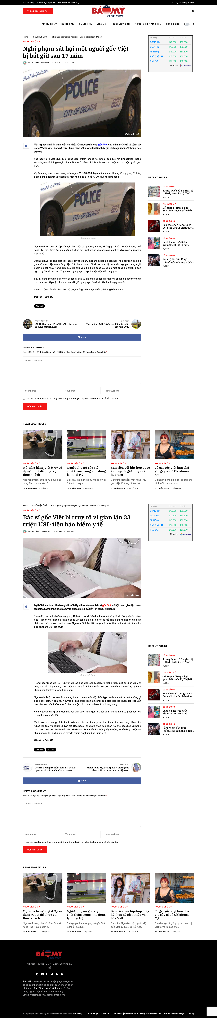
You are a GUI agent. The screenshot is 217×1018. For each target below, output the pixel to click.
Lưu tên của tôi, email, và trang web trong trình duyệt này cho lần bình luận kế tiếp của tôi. (72, 398)
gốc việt (39, 306)
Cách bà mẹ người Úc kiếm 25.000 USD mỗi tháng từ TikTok (175, 245)
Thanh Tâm (33, 63)
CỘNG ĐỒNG (169, 187)
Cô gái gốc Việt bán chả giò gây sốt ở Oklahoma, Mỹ (172, 471)
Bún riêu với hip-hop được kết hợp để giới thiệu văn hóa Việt (130, 471)
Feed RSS (106, 1014)
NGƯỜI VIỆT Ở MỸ (39, 37)
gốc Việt (106, 605)
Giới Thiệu (93, 1014)
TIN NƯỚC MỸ (169, 204)
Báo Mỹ (78, 1013)
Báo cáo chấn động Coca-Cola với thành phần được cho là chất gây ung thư (178, 227)
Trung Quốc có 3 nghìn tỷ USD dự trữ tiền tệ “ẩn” (178, 192)
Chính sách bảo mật (174, 1014)
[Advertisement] (170, 126)
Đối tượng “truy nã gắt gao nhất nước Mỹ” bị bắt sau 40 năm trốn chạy (177, 210)
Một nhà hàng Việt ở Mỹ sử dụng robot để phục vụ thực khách (42, 471)
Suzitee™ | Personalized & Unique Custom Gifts (137, 1014)
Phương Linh (32, 488)
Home (25, 37)
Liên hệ (190, 1014)
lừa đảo (51, 750)
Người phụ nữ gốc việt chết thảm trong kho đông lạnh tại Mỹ (86, 471)
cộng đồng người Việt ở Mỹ (47, 988)
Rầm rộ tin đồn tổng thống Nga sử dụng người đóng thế (178, 262)
